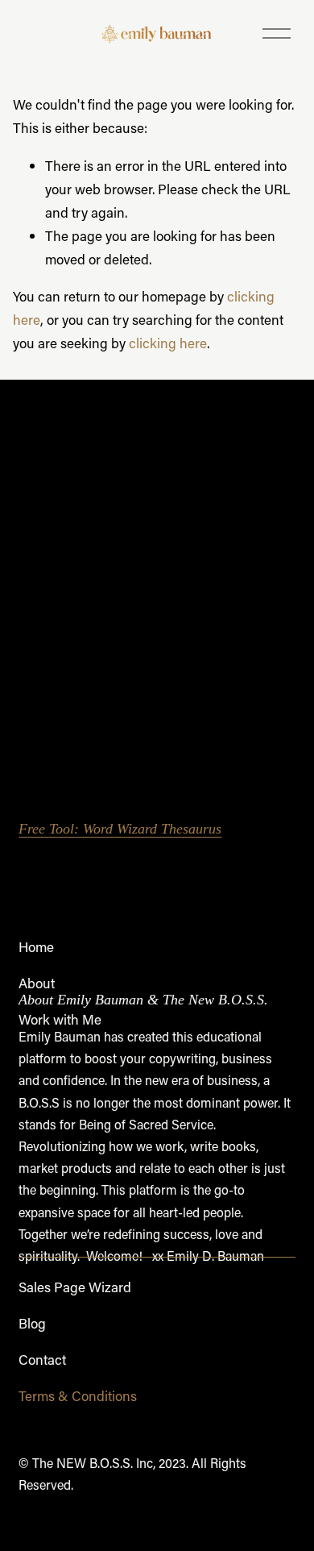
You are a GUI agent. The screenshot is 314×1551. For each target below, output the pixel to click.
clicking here (168, 342)
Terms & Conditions (78, 1395)
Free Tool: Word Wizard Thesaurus (120, 829)
